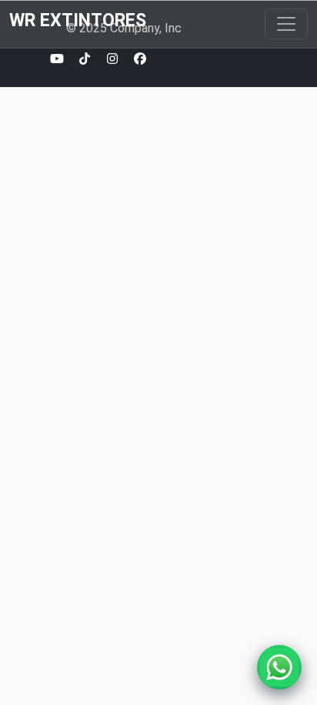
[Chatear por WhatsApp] (279, 667)
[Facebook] (140, 59)
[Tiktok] (84, 59)
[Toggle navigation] (286, 23)
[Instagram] (112, 59)
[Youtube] (57, 59)
